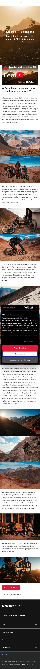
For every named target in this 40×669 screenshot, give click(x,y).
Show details (29, 342)
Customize (19, 354)
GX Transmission (11, 587)
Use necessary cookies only (20, 360)
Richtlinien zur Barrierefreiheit (11, 664)
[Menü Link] (3, 3)
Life (20, 3)
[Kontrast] (23, 664)
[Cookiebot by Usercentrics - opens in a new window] (24, 307)
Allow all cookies (20, 348)
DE (5, 654)
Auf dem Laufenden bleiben (15, 615)
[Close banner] (37, 307)
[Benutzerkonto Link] (36, 3)
